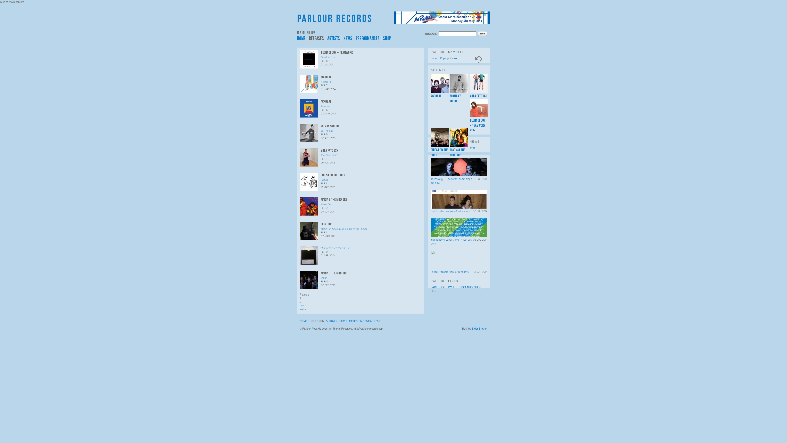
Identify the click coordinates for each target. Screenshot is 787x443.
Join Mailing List (431, 33)
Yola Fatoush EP (329, 155)
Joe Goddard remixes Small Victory (450, 211)
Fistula (324, 179)
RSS (433, 291)
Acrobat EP (327, 81)
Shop (387, 38)
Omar (324, 277)
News (347, 38)
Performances (368, 38)
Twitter (453, 287)
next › (303, 305)
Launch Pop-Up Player (444, 58)
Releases (316, 38)
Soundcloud (470, 287)
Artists (333, 38)
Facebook (438, 287)
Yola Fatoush (478, 96)
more (472, 129)
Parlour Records (335, 19)
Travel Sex (326, 204)
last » (303, 309)
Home (301, 38)
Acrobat (436, 96)
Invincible (325, 106)
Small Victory (328, 57)
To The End (327, 130)
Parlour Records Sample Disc (336, 248)
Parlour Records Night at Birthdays (450, 271)
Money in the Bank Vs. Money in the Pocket (344, 228)
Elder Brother (479, 328)
